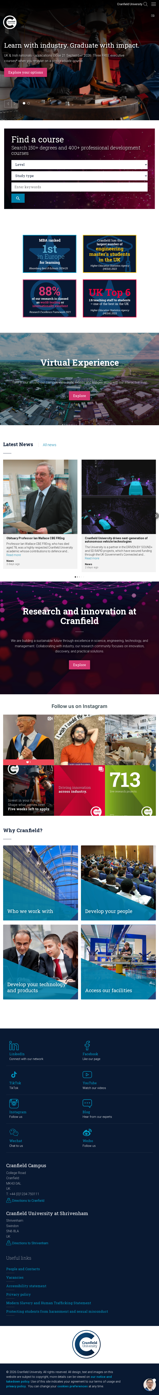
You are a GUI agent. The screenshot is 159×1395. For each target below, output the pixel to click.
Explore (79, 395)
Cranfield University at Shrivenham (47, 1213)
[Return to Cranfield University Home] (10, 22)
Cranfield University (129, 4)
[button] (3, 515)
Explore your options (25, 72)
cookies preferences (72, 1386)
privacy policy (16, 1386)
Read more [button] (13, 555)
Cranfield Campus (26, 1165)
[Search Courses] (18, 198)
